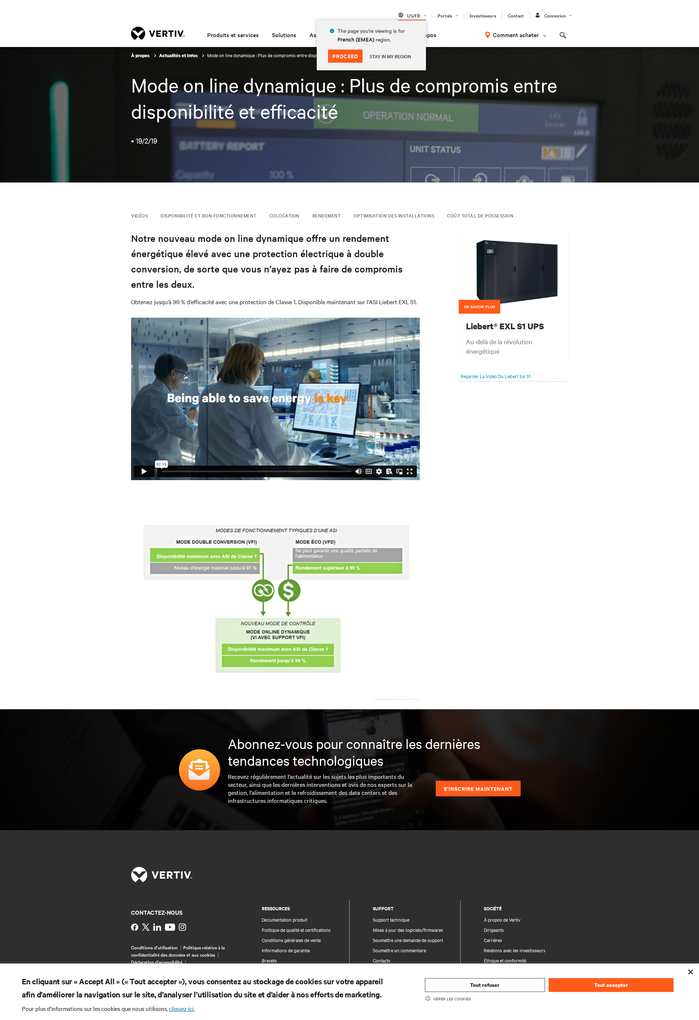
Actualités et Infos (179, 55)
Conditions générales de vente (291, 940)
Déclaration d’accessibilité (156, 961)
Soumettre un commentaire (399, 950)
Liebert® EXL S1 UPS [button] (505, 326)
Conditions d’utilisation (154, 947)
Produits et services (233, 35)
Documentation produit (284, 919)
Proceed (345, 56)
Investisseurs (483, 15)
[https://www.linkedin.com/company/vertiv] (157, 927)
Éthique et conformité (505, 960)
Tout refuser (484, 984)
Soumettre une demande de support (408, 940)
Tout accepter (611, 984)
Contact (516, 15)
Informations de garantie (286, 950)
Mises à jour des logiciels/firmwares (408, 929)
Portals (445, 15)
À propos (141, 55)
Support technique (391, 919)
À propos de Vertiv (502, 919)
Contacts (381, 960)
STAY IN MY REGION (390, 56)
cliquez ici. (182, 1008)
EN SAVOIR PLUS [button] (479, 306)
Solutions (284, 35)
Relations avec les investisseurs (514, 950)
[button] (513, 272)
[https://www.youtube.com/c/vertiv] (170, 927)
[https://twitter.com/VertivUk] (146, 927)
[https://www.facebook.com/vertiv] (134, 927)
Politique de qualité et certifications (296, 929)
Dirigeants (494, 929)
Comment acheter (516, 35)
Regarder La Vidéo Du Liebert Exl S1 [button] (496, 376)
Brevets (269, 960)
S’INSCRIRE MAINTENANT (478, 788)
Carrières (493, 940)
